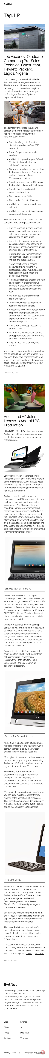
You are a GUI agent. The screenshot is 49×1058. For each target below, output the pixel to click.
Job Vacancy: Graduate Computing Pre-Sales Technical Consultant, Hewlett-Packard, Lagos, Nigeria (23, 64)
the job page (9, 353)
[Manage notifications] (43, 1052)
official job (24, 130)
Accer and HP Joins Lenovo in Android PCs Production (23, 421)
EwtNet (8, 4)
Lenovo (7, 475)
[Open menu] (43, 4)
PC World (39, 953)
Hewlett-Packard (23, 475)
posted (29, 953)
